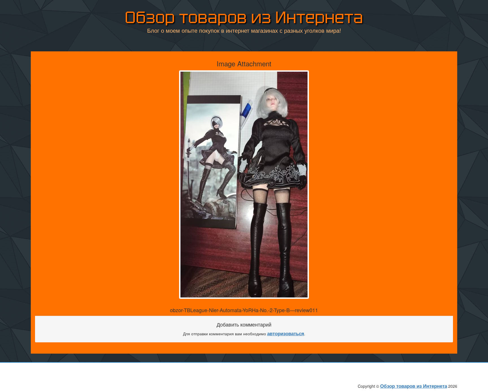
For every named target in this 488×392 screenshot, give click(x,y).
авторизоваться (285, 333)
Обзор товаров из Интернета (244, 17)
